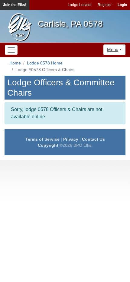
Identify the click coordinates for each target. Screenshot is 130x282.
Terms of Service (42, 139)
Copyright (48, 145)
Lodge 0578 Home (45, 63)
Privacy (70, 139)
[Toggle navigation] (11, 50)
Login (122, 5)
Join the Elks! (14, 5)
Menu (112, 49)
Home (15, 63)
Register (105, 5)
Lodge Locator (80, 5)
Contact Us (93, 139)
